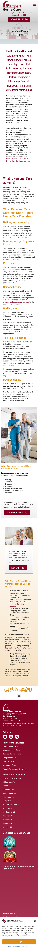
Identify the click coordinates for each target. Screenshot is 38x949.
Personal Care (8, 761)
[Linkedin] (11, 737)
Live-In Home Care (10, 746)
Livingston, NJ (8, 801)
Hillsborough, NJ (9, 793)
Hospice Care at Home (12, 754)
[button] (35, 921)
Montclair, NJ (8, 808)
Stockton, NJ (8, 823)
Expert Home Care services (19, 557)
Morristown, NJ (9, 812)
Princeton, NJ (8, 816)
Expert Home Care (12, 648)
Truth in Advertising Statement (15, 769)
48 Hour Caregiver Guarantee (17, 605)
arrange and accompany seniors (16, 302)
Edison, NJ (7, 786)
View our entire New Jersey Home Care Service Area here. (18, 160)
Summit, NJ (7, 827)
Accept (19, 942)
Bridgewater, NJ (9, 782)
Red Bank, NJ (8, 820)
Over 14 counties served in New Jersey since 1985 (20, 601)
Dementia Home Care (11, 750)
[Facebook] (5, 737)
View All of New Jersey (12, 778)
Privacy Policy (25, 946)
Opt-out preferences (14, 946)
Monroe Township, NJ (11, 804)
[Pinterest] (17, 737)
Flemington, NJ (9, 789)
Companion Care (9, 758)
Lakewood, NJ (8, 797)
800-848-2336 (14, 720)
